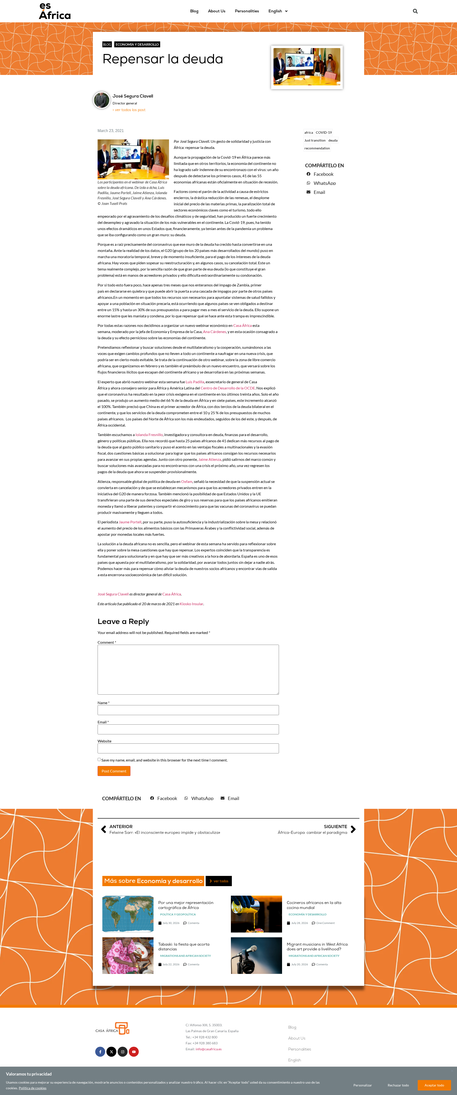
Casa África (242, 325)
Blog (194, 11)
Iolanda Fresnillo (149, 434)
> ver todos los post (129, 110)
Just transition (315, 140)
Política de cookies (32, 1088)
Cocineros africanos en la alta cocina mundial (314, 905)
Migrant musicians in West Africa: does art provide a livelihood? (317, 947)
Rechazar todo (398, 1085)
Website (104, 741)
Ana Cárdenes (214, 331)
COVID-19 (324, 132)
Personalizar (362, 1085)
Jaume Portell (130, 522)
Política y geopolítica (178, 914)
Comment (107, 642)
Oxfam (186, 481)
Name (103, 703)
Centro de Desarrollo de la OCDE (228, 388)
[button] (415, 11)
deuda (333, 140)
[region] (228, 1081)
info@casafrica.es (209, 1049)
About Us (216, 11)
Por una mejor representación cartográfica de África (186, 905)
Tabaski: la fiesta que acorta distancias (183, 947)
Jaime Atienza (209, 459)
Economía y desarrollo (137, 44)
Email (103, 722)
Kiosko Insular (191, 603)
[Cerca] (452, 1071)
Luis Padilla (195, 381)
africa (308, 132)
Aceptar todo (434, 1085)
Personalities (247, 11)
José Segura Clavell (113, 594)
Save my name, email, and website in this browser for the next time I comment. (164, 760)
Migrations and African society (185, 956)
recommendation (317, 148)
